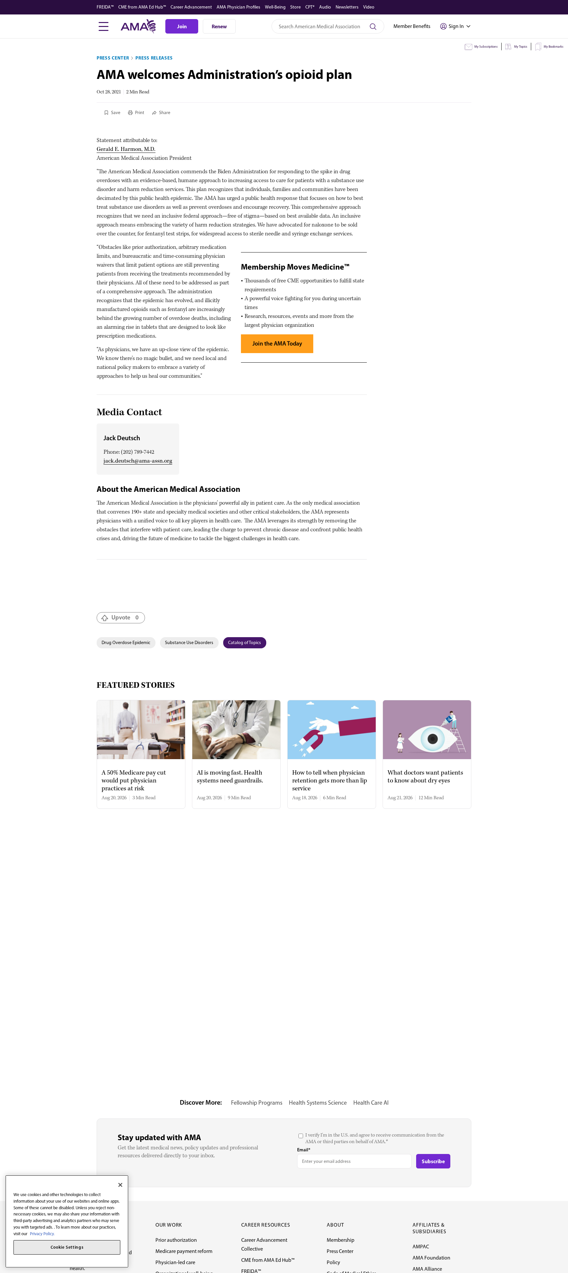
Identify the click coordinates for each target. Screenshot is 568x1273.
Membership (340, 1240)
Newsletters (347, 7)
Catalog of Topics (244, 642)
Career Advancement (191, 7)
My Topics (520, 46)
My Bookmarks (553, 46)
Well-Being (275, 7)
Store (295, 7)
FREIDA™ (105, 7)
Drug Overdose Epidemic (126, 642)
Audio (325, 7)
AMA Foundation (431, 1258)
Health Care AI (371, 1102)
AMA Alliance (427, 1269)
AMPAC (421, 1246)
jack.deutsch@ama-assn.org (138, 461)
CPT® (310, 7)
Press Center (113, 58)
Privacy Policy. (42, 1233)
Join (182, 26)
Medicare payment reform (183, 1251)
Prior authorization (176, 1240)
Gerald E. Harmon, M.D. (126, 149)
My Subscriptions (486, 46)
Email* (303, 1150)
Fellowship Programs (256, 1102)
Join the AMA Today (277, 343)
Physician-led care (175, 1262)
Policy (333, 1262)
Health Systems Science (318, 1102)
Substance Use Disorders (189, 642)
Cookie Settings (67, 1247)
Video (368, 7)
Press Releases (154, 58)
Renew (219, 26)
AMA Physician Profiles (238, 7)
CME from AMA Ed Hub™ (142, 7)
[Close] (120, 1185)
